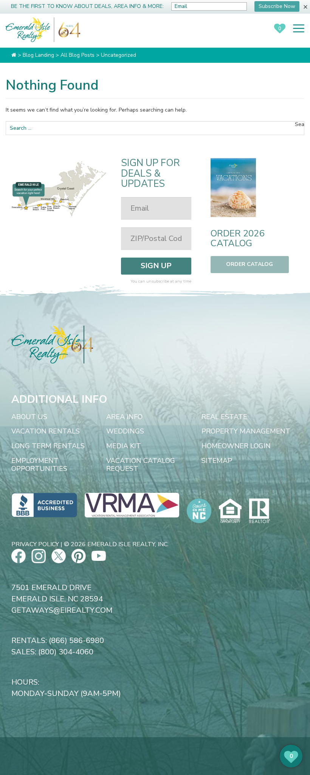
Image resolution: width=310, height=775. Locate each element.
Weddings (125, 431)
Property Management (246, 431)
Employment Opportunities (39, 465)
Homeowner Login (236, 446)
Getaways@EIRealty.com (61, 610)
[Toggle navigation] (298, 28)
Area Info (124, 417)
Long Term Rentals (48, 446)
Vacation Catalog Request (140, 465)
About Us (29, 417)
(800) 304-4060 (65, 652)
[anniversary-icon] (67, 29)
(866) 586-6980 (76, 640)
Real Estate (224, 417)
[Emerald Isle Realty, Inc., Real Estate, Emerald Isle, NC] (44, 504)
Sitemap (217, 461)
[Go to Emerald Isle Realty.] (13, 55)
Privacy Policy (35, 544)
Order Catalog (249, 264)
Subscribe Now (277, 6)
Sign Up (156, 266)
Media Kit (123, 446)
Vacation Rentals (45, 431)
